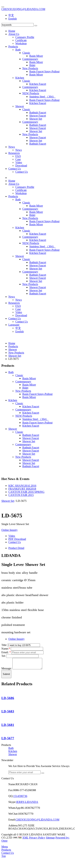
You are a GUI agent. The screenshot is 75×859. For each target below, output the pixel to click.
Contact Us (14, 168)
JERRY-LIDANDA (27, 801)
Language (13, 324)
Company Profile (24, 37)
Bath (18, 49)
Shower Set (35, 118)
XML (25, 837)
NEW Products (30, 93)
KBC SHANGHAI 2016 (22, 485)
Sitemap (50, 837)
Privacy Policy (37, 837)
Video (18, 162)
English (12, 18)
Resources (14, 153)
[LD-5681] (2, 718)
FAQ (18, 156)
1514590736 (20, 796)
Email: (6, 652)
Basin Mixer (36, 55)
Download (21, 165)
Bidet (32, 65)
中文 (11, 15)
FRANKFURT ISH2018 (22, 488)
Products (13, 46)
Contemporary (30, 59)
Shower (19, 106)
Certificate (21, 40)
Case (18, 159)
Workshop (21, 43)
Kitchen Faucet (37, 83)
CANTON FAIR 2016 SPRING (26, 491)
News (11, 146)
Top (3, 855)
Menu (4, 846)
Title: (4, 645)
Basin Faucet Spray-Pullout (44, 71)
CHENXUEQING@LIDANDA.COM (23, 9)
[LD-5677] (2, 731)
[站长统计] (17, 837)
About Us (13, 34)
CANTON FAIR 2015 (21, 495)
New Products (30, 68)
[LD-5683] (2, 704)
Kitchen (19, 77)
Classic (26, 52)
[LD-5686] (2, 691)
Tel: (3, 655)
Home (11, 30)
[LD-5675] (2, 504)
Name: (5, 648)
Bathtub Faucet (37, 112)
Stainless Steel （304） (42, 96)
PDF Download (17, 539)
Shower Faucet (37, 115)
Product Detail (16, 548)
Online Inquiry (9, 529)
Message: (6, 668)
